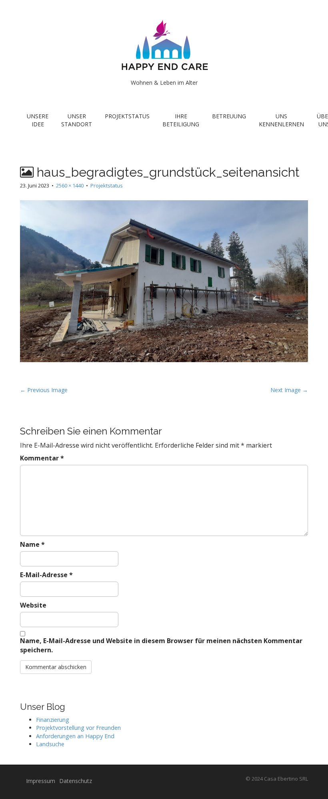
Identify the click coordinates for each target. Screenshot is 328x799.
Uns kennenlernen (281, 120)
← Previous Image (44, 390)
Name (32, 544)
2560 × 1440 (70, 185)
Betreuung (229, 116)
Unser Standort (76, 120)
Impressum (40, 781)
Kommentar (42, 458)
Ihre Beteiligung (180, 120)
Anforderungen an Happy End (75, 736)
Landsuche (50, 744)
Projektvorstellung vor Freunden (78, 727)
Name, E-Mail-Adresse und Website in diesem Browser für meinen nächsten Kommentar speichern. (161, 645)
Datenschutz (75, 781)
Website (33, 605)
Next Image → (289, 390)
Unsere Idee (37, 120)
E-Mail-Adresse (46, 574)
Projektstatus (127, 116)
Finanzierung (52, 719)
